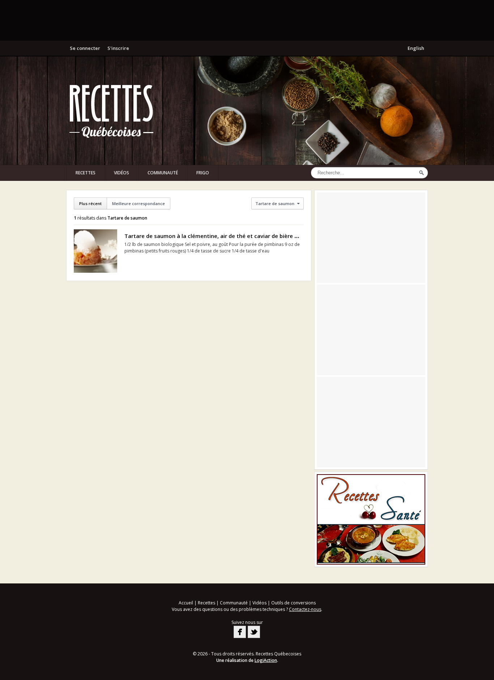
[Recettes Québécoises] (111, 111)
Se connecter (85, 48)
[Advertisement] (247, 20)
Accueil (186, 603)
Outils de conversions (293, 603)
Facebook (240, 632)
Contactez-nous (305, 609)
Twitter (254, 632)
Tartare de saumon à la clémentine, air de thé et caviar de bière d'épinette (223, 235)
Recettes (85, 173)
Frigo (202, 173)
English (416, 48)
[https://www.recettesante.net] (371, 519)
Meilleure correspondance (138, 203)
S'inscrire (118, 48)
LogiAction (266, 660)
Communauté (163, 173)
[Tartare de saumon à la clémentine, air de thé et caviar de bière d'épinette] (95, 251)
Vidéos (121, 173)
